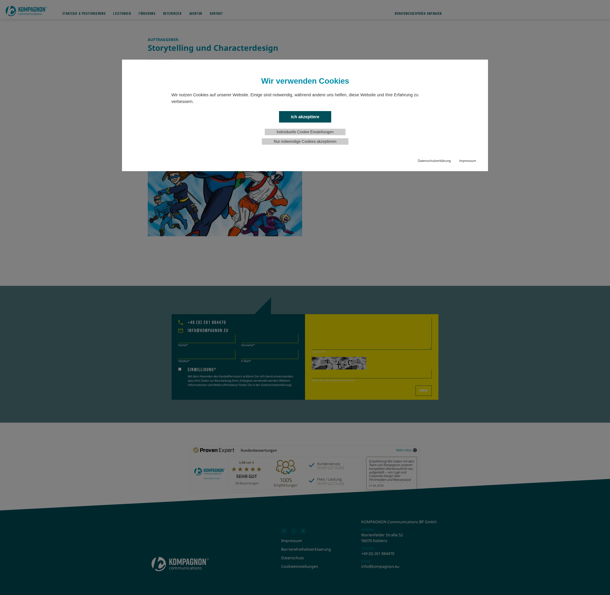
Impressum (467, 161)
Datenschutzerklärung (434, 161)
